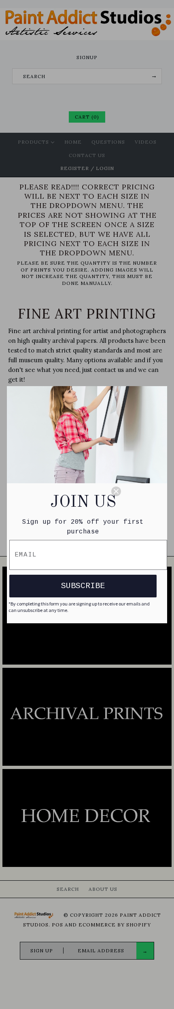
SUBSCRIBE (83, 586)
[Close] (135, 491)
